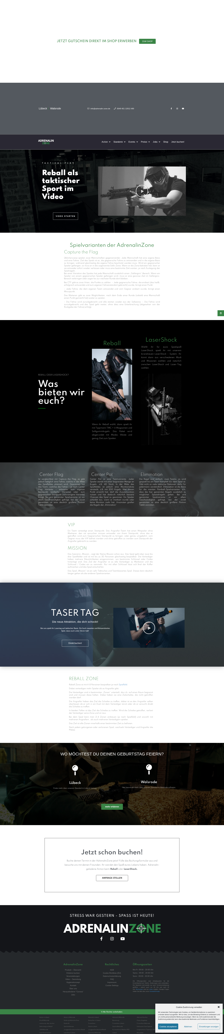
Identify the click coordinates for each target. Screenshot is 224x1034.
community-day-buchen (46, 1023)
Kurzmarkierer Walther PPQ (120, 1029)
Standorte (118, 142)
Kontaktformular (155, 991)
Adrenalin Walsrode (118, 1017)
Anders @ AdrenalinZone (71, 1020)
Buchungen (139, 989)
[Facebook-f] (171, 108)
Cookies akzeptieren (168, 1026)
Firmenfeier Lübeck (118, 1023)
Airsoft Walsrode (44, 1020)
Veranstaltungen (73, 976)
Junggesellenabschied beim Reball (74, 1029)
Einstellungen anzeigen (209, 1026)
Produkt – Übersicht (73, 970)
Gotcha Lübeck (92, 1026)
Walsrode (149, 782)
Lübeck (75, 783)
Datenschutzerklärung (112, 976)
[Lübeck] (75, 770)
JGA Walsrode (43, 1029)
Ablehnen (188, 1026)
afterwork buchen (142, 1017)
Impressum (112, 982)
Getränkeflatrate (69, 1026)
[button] (218, 1007)
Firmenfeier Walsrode (143, 1023)
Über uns (73, 988)
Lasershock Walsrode (94, 1032)
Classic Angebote (142, 1020)
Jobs (155, 142)
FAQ (112, 979)
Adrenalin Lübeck (93, 1017)
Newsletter (140, 1032)
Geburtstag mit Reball (45, 1026)
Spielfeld (123, 685)
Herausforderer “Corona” (73, 992)
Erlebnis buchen (73, 973)
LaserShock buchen (45, 1032)
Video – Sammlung (73, 979)
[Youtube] (183, 108)
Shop (165, 142)
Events (131, 142)
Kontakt (73, 985)
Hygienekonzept (73, 982)
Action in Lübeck (44, 1017)
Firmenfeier (91, 1023)
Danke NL (67, 1023)
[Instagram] (177, 108)
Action (105, 142)
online (151, 989)
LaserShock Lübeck (69, 1032)
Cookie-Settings (112, 985)
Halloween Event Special (144, 1026)
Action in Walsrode (69, 1017)
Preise (144, 142)
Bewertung (115, 1020)
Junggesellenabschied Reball (97, 1029)
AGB (112, 970)
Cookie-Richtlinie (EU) (112, 973)
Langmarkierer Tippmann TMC (146, 1029)
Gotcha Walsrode (117, 1026)
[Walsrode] (149, 769)
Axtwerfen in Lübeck (94, 1020)
